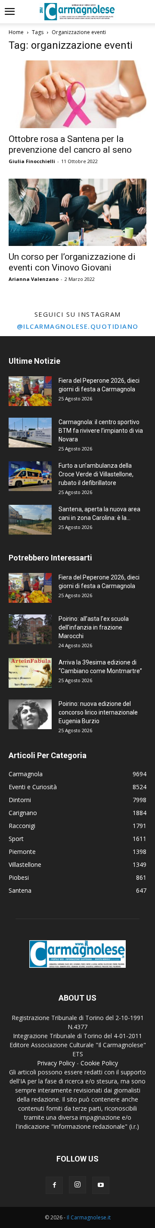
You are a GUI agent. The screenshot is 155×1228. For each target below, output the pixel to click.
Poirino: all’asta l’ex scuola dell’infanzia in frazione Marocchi (94, 627)
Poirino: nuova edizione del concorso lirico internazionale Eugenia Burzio (98, 712)
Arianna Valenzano (34, 279)
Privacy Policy (56, 1063)
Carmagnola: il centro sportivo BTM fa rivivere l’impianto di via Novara (101, 431)
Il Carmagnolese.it (89, 1217)
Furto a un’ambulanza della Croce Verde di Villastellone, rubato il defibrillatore (96, 474)
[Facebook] (54, 1185)
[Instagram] (77, 1184)
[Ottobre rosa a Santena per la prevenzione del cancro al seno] (77, 94)
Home (16, 32)
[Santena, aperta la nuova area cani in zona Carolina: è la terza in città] (30, 520)
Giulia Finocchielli (32, 161)
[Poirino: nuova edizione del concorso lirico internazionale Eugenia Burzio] (30, 714)
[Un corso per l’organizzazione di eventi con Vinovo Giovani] (77, 212)
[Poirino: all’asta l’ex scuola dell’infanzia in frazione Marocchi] (30, 629)
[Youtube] (100, 1185)
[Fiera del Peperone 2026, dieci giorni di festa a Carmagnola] (30, 391)
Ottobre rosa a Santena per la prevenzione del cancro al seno (70, 144)
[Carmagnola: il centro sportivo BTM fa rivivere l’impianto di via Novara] (30, 432)
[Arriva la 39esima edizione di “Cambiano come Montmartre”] (30, 673)
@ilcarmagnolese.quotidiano (78, 326)
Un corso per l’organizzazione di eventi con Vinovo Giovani (72, 262)
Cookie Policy (99, 1063)
